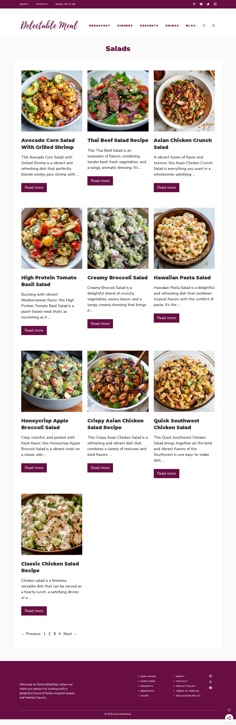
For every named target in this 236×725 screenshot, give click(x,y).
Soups (144, 695)
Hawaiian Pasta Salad (182, 278)
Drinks (172, 25)
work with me (65, 4)
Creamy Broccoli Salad (117, 278)
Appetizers (147, 681)
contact (42, 4)
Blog (191, 25)
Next (70, 633)
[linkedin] (194, 4)
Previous (31, 633)
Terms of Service (187, 691)
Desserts (149, 25)
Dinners (125, 25)
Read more (34, 187)
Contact (182, 681)
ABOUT (180, 676)
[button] (204, 25)
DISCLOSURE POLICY (188, 695)
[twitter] (208, 4)
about (24, 4)
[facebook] (201, 4)
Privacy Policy (186, 686)
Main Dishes (148, 676)
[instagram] (215, 4)
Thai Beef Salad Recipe (117, 140)
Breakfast (99, 25)
